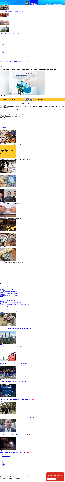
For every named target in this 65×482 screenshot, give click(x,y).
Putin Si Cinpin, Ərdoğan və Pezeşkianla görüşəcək (8, 293)
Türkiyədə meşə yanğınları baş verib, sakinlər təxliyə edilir (9, 287)
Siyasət (9, 61)
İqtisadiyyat (20, 61)
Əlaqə (3, 465)
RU (3, 46)
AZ (3, 44)
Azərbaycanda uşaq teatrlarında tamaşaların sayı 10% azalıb (10, 311)
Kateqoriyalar (2, 66)
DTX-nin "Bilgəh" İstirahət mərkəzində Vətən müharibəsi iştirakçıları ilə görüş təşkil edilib (14, 304)
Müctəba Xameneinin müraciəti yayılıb (6, 289)
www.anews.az (2, 119)
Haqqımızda (4, 63)
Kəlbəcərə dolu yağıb (3, 309)
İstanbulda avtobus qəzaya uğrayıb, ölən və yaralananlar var (10, 295)
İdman (23, 61)
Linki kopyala (4, 127)
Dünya (25, 61)
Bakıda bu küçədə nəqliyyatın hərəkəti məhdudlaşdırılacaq (9, 306)
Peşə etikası (4, 64)
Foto (27, 61)
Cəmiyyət (12, 61)
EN (3, 45)
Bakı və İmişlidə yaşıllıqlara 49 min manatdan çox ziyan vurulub (10, 302)
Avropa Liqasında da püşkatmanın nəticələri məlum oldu (9, 286)
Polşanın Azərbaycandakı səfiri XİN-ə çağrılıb (7, 300)
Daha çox (2, 312)
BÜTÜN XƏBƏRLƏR (4, 61)
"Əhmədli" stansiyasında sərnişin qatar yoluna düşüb (8, 298)
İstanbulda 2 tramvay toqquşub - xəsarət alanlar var (8, 291)
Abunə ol (1, 267)
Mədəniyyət (16, 61)
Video (29, 61)
